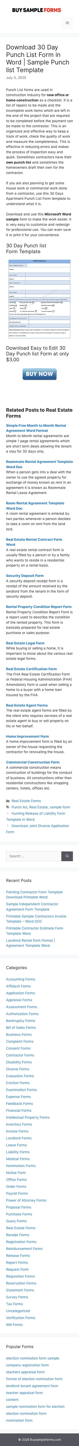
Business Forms (19, 1034)
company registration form (27, 1365)
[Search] (67, 856)
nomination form (19, 1420)
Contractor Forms (20, 1055)
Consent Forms (18, 1048)
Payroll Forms (17, 1193)
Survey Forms (17, 1297)
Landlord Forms (19, 1138)
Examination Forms (21, 1090)
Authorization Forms (22, 1014)
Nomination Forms (21, 1166)
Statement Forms (20, 1290)
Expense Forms (18, 1097)
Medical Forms (18, 1159)
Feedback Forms (19, 1104)
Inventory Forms (19, 1124)
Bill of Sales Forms (21, 1028)
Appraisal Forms (19, 1000)
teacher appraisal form (24, 1393)
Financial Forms (18, 1110)
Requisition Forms (20, 1276)
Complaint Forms (19, 1041)
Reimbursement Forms (24, 1249)
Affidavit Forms (18, 986)
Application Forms (20, 993)
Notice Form (16, 1173)
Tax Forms (14, 1304)
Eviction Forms (18, 1083)
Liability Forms (18, 1152)
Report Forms (17, 1262)
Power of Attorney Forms (26, 1200)
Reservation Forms (21, 1283)
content (12, 1400)
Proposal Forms (18, 1207)
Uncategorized (18, 1311)
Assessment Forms (21, 1007)
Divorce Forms (17, 1069)
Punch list (19, 807)
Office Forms (16, 1180)
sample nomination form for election (35, 1407)
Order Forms (16, 1186)
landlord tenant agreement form (32, 1386)
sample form (60, 807)
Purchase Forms (19, 1214)
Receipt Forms (17, 1235)
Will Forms (14, 1325)
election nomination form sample (32, 1358)
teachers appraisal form (25, 1372)
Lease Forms (16, 1145)
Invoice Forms (17, 1131)
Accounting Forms (20, 979)
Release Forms (18, 1256)
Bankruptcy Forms (20, 1021)
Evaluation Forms (20, 1076)
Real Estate (38, 807)
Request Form (17, 1269)
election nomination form (26, 1413)
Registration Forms (21, 1242)
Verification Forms (20, 1318)
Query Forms (16, 1221)
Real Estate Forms (26, 801)
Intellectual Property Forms (28, 1117)
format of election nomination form (34, 1379)
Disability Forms (19, 1062)
